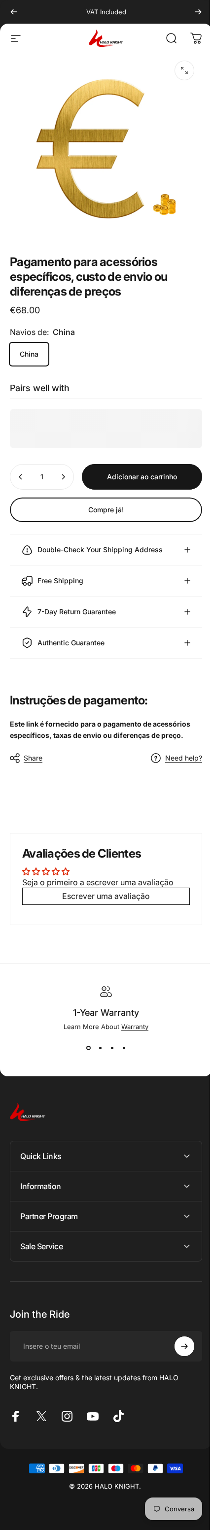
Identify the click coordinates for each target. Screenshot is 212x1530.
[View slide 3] (108, 1041)
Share (33, 750)
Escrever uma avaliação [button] (102, 889)
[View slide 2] (97, 1041)
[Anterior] (14, 12)
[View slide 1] (85, 1041)
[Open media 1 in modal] (184, 70)
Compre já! (106, 509)
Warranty (131, 1019)
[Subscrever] (177, 1339)
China (29, 354)
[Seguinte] (198, 12)
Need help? (176, 750)
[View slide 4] (120, 1041)
